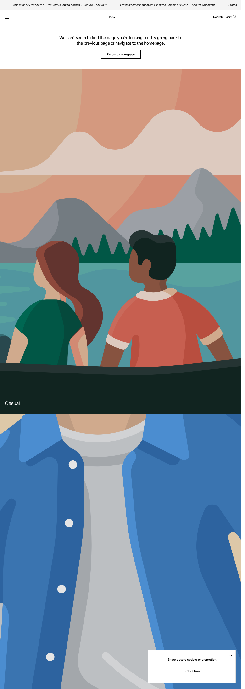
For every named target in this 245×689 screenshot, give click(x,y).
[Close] (231, 655)
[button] (7, 17)
